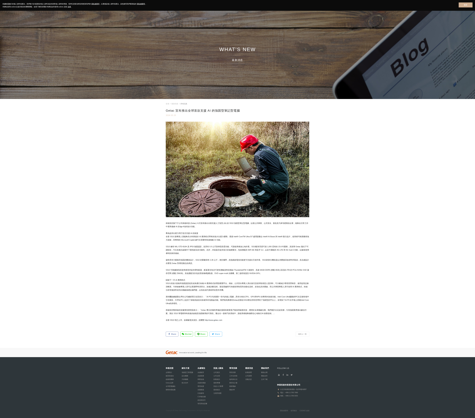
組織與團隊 (170, 379)
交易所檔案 (218, 393)
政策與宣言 (202, 400)
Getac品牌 (169, 383)
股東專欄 (217, 383)
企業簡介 (169, 372)
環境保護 (201, 386)
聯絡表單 (264, 376)
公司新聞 (248, 376)
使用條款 (294, 411)
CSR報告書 (202, 397)
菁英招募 (232, 372)
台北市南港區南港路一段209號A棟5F (293, 389)
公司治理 (217, 376)
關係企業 (264, 372)
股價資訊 (217, 390)
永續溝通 (201, 376)
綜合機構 (185, 376)
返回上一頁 (302, 334)
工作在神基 (233, 376)
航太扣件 (185, 383)
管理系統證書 (202, 404)
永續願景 (201, 372)
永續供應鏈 (202, 383)
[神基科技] (172, 352)
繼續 (465, 5)
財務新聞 (248, 372)
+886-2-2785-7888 (291, 392)
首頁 (167, 104)
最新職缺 (232, 386)
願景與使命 (170, 376)
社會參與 (201, 393)
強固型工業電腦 (187, 372)
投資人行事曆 (218, 386)
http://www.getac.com (213, 320)
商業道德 (201, 379)
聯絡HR (232, 390)
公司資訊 (217, 372)
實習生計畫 (233, 383)
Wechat (188, 334)
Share (173, 334)
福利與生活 (233, 379)
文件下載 (264, 379)
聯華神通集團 (170, 390)
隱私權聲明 (95, 4)
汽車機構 (185, 379)
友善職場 (201, 390)
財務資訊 (217, 379)
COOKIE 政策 (304, 411)
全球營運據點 (170, 386)
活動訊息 (248, 379)
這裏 (69, 7)
